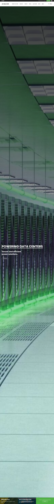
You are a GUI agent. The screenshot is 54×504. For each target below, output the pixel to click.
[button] (51, 0)
